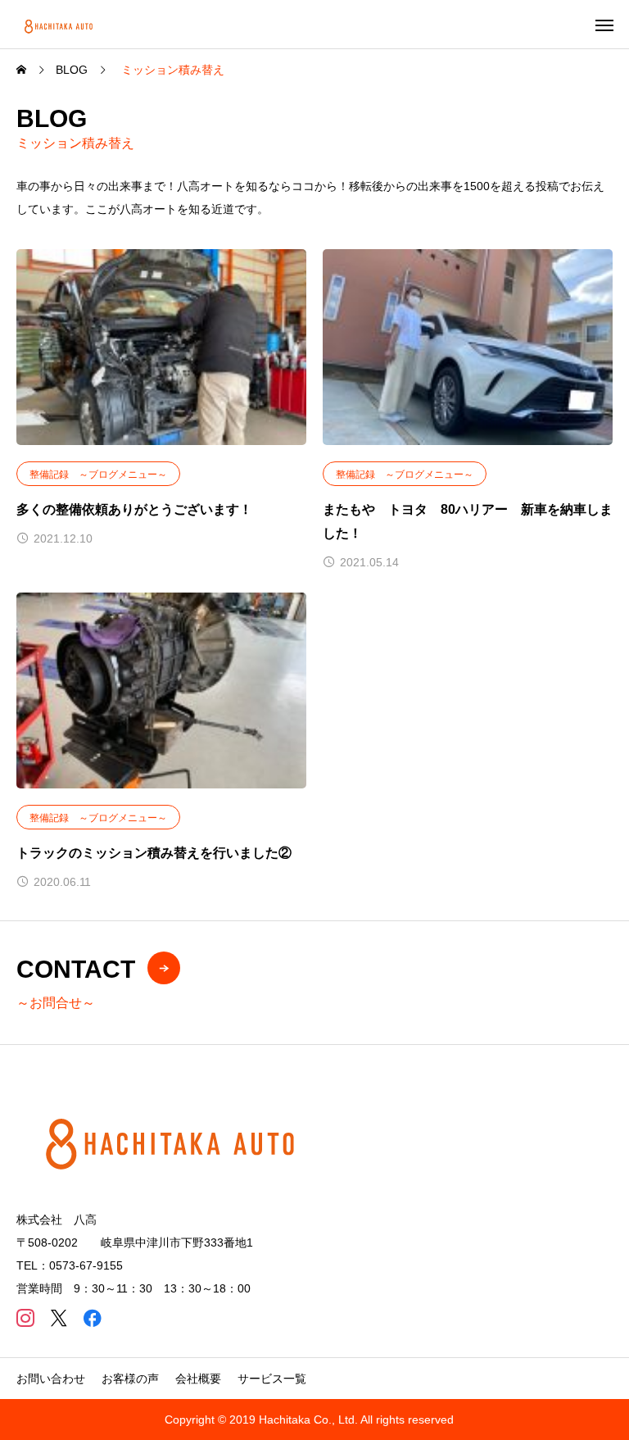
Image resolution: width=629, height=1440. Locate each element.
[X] (58, 1318)
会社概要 (198, 1378)
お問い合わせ (50, 1378)
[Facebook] (92, 1318)
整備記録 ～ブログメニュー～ (98, 474)
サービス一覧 (272, 1378)
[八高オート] (59, 24)
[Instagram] (25, 1318)
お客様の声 (130, 1378)
